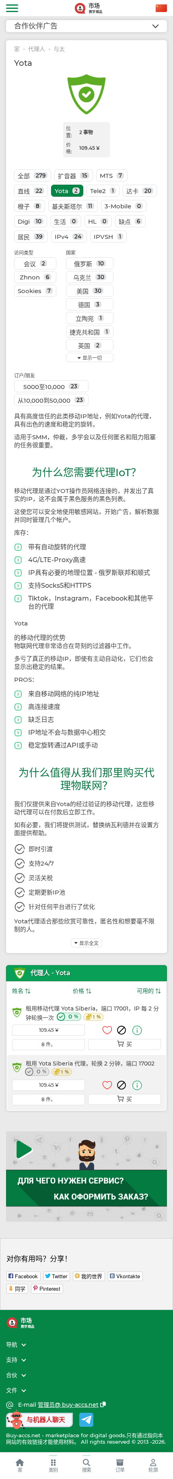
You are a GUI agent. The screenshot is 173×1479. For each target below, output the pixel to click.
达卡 (138, 191)
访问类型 (23, 253)
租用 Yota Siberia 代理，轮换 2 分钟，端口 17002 (90, 1068)
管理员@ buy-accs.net (68, 1405)
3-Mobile (123, 206)
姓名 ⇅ (21, 990)
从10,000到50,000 (50, 400)
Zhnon (34, 277)
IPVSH (107, 236)
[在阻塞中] (121, 1030)
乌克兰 (88, 277)
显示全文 (89, 943)
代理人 (36, 49)
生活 (65, 222)
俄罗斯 (89, 264)
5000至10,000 (50, 387)
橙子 (28, 206)
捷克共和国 (89, 332)
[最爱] (107, 1030)
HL (97, 221)
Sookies (34, 291)
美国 (88, 291)
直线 (30, 191)
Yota (66, 191)
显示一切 (92, 358)
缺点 (129, 222)
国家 (71, 253)
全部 (31, 176)
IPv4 (68, 236)
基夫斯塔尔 (72, 206)
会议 (34, 264)
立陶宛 (89, 318)
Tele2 (102, 191)
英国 (88, 346)
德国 (88, 305)
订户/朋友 (24, 376)
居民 (30, 237)
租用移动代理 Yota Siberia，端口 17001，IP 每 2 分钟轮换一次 (92, 1013)
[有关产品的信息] (137, 1030)
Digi (29, 221)
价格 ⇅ (82, 990)
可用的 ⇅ (149, 990)
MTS (111, 175)
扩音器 (72, 176)
